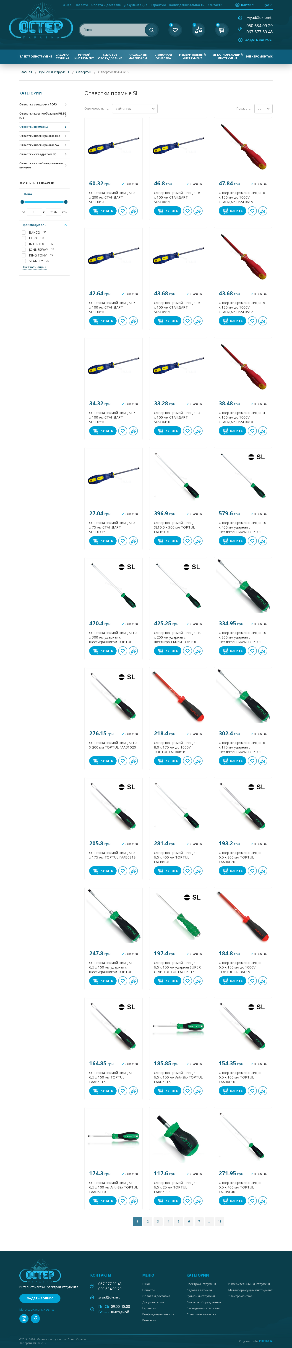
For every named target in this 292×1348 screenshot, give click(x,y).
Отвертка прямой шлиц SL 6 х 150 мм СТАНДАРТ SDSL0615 (177, 197)
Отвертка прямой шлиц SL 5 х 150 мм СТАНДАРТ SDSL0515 (177, 307)
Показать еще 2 (34, 267)
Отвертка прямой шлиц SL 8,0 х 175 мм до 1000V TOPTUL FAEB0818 (175, 747)
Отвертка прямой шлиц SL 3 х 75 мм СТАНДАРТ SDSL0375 (112, 527)
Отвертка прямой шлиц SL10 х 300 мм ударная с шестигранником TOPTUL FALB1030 (113, 637)
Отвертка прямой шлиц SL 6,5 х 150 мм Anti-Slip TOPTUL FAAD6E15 (178, 1077)
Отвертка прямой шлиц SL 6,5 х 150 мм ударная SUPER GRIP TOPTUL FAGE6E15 (177, 967)
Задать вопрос (258, 40)
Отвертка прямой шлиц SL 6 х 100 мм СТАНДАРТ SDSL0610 (112, 307)
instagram (24, 1318)
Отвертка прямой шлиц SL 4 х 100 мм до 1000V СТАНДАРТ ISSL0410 (242, 417)
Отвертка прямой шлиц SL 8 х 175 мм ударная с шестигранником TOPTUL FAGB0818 (242, 747)
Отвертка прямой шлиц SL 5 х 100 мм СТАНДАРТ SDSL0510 (112, 417)
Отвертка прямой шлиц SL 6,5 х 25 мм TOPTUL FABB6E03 (175, 1187)
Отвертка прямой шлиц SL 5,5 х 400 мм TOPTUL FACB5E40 (240, 1187)
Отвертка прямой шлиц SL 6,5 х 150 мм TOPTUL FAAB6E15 (111, 1077)
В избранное (122, 210)
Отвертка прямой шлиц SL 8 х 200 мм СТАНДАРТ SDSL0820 (112, 197)
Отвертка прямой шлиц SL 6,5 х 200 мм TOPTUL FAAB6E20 (240, 857)
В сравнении (133, 210)
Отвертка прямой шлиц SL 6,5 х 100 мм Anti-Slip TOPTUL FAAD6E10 (113, 1187)
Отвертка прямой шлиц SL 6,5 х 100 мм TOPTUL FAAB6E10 (240, 1077)
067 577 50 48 (259, 31)
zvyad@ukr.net (258, 17)
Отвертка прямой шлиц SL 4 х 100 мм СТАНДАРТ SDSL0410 (177, 417)
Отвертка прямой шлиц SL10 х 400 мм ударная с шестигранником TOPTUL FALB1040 (242, 527)
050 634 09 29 (259, 25)
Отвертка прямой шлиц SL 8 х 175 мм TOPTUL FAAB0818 (112, 854)
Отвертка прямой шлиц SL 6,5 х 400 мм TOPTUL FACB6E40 (175, 857)
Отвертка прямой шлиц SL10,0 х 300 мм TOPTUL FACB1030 (174, 527)
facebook (35, 1318)
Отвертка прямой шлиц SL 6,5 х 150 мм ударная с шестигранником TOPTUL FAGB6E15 (111, 967)
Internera (266, 1341)
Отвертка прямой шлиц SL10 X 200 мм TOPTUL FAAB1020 (113, 744)
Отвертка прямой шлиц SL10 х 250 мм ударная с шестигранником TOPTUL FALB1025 (177, 637)
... (209, 1221)
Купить (107, 211)
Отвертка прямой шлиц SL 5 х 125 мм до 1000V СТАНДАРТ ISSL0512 (242, 307)
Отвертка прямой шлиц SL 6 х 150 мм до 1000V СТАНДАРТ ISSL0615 (242, 197)
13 (219, 1221)
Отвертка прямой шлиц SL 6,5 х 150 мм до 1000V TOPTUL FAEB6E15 (240, 967)
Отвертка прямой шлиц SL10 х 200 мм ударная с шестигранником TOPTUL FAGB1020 (242, 637)
